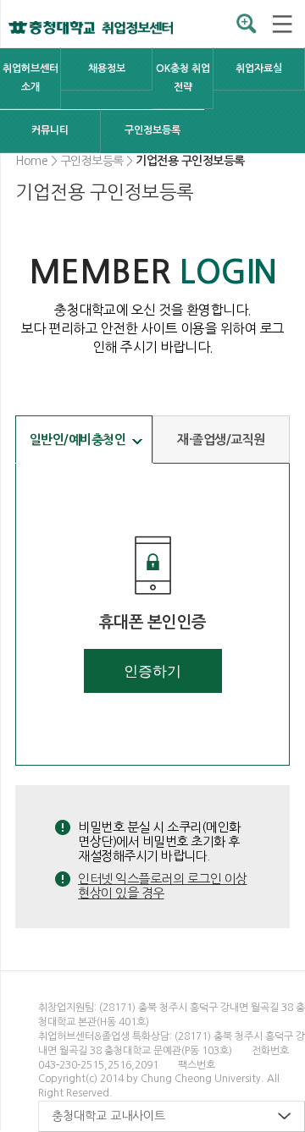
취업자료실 (259, 68)
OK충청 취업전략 (183, 77)
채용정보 (106, 68)
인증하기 (152, 671)
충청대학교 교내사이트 (108, 1116)
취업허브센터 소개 (30, 77)
